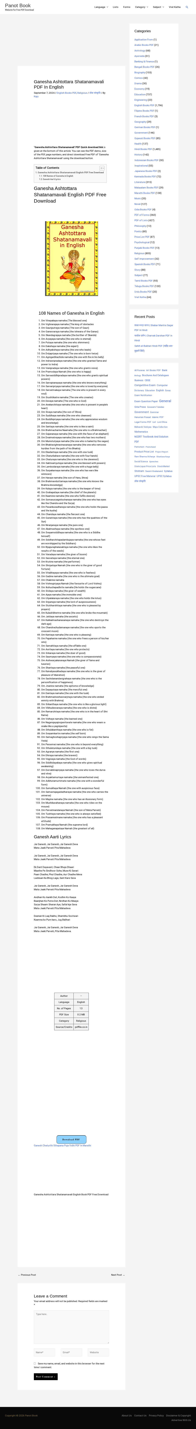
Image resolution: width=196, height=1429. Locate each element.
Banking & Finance (144, 61)
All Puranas (139, 370)
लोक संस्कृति (95, 92)
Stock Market (163, 466)
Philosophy (140, 226)
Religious (82, 92)
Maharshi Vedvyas (143, 427)
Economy (139, 88)
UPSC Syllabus (164, 476)
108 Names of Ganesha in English (58, 176)
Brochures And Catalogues (155, 375)
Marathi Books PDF (144, 193)
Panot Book (18, 5)
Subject (157, 7)
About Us (127, 1415)
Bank (164, 370)
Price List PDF (142, 236)
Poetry (138, 231)
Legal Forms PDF (142, 422)
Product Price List (144, 451)
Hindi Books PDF (143, 149)
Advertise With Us (181, 1420)
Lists (115, 7)
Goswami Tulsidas (155, 407)
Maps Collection (160, 427)
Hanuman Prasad (142, 417)
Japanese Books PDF (145, 171)
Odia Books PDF (143, 209)
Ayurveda (139, 56)
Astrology (139, 50)
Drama (138, 83)
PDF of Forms (141, 214)
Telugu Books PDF (144, 286)
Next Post (118, 1274)
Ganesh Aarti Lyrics (52, 179)
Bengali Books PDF (144, 66)
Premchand (151, 447)
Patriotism (139, 447)
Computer (162, 385)
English (160, 390)
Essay (168, 390)
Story (137, 269)
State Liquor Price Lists (145, 466)
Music (137, 198)
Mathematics (141, 431)
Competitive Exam (145, 385)
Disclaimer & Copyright (178, 1415)
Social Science (141, 461)
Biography (139, 72)
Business (138, 380)
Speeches (153, 461)
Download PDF (71, 1139)
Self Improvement (144, 258)
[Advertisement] (71, 45)
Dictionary (139, 390)
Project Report (161, 452)
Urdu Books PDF (143, 291)
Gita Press (140, 406)
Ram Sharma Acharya (144, 456)
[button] (187, 7)
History (138, 154)
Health (137, 143)
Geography (140, 121)
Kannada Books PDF (145, 176)
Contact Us (140, 1415)
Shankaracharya (163, 456)
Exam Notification (143, 395)
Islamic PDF (158, 417)
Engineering (140, 99)
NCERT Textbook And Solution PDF (151, 439)
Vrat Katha (175, 7)
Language (100, 7)
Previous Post (27, 1274)
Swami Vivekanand (154, 471)
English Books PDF (66, 92)
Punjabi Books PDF (144, 247)
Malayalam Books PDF (146, 187)
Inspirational (141, 165)
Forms (126, 7)
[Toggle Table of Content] (100, 168)
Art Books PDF (153, 370)
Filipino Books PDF (144, 110)
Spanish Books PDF (144, 264)
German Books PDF (144, 127)
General (165, 401)
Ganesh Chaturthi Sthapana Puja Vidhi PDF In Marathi (62, 1145)
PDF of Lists (141, 220)
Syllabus (168, 471)
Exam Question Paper (146, 401)
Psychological (142, 242)
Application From (143, 39)
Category (140, 7)
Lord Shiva (162, 422)
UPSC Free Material (144, 476)
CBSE (147, 380)
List (154, 422)
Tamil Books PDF (143, 280)
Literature (139, 182)
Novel (137, 204)
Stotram (139, 471)
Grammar (154, 412)
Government (141, 132)
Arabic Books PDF (144, 45)
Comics (138, 78)
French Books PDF (144, 116)
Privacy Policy (156, 1415)
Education (139, 94)
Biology (137, 375)
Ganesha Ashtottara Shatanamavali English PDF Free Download (71, 172)
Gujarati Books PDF (144, 138)
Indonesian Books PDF (146, 160)
